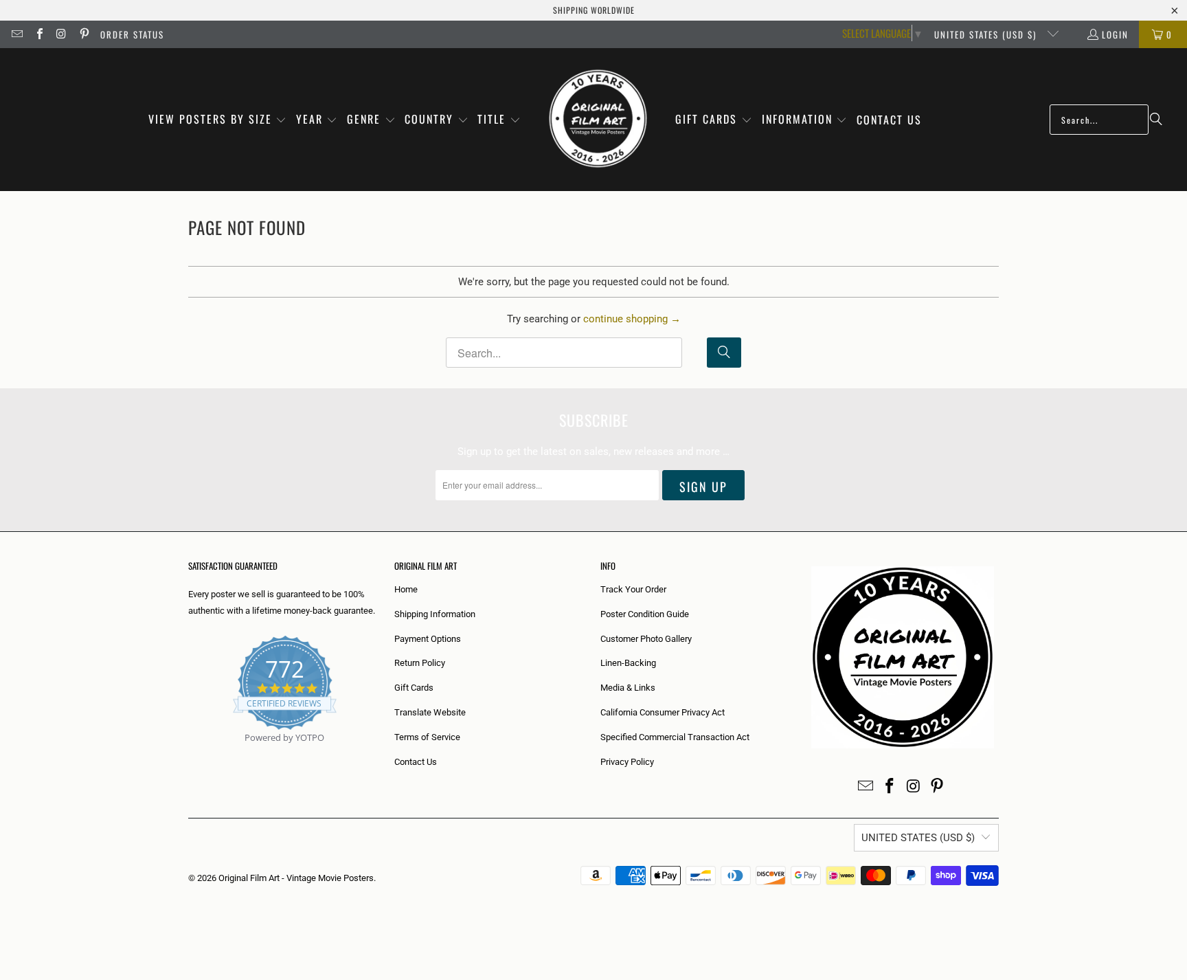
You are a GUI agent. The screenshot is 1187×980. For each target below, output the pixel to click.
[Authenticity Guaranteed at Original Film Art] (189, 753)
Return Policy (419, 663)
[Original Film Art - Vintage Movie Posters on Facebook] (38, 34)
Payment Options (427, 639)
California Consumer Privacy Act (662, 712)
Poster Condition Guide (644, 614)
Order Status (132, 34)
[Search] (1156, 119)
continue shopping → (632, 319)
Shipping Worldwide (594, 10)
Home (406, 589)
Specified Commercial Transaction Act (674, 737)
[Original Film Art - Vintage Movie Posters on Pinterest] (83, 34)
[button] (217, 119)
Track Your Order (633, 589)
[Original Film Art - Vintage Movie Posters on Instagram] (61, 34)
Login (1115, 34)
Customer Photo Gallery (646, 639)
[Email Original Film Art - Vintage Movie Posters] (16, 34)
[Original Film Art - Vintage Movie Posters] (598, 119)
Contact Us (415, 762)
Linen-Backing (628, 663)
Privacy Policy (627, 762)
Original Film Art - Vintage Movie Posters (296, 878)
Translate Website (430, 712)
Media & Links (627, 687)
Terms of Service (427, 737)
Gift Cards (413, 687)
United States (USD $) (987, 34)
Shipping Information (434, 614)
